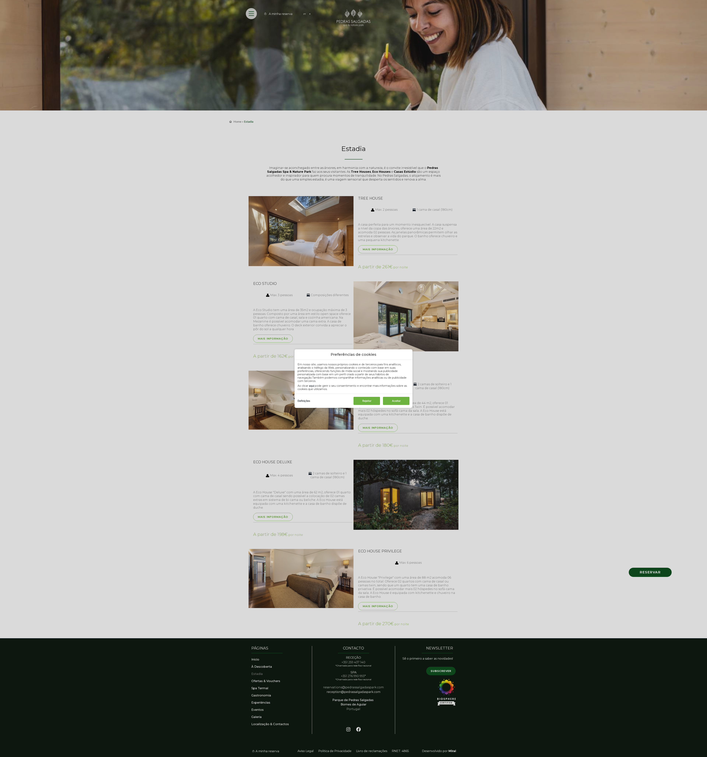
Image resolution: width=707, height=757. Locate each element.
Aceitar (396, 400)
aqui (311, 385)
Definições (304, 400)
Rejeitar (366, 400)
